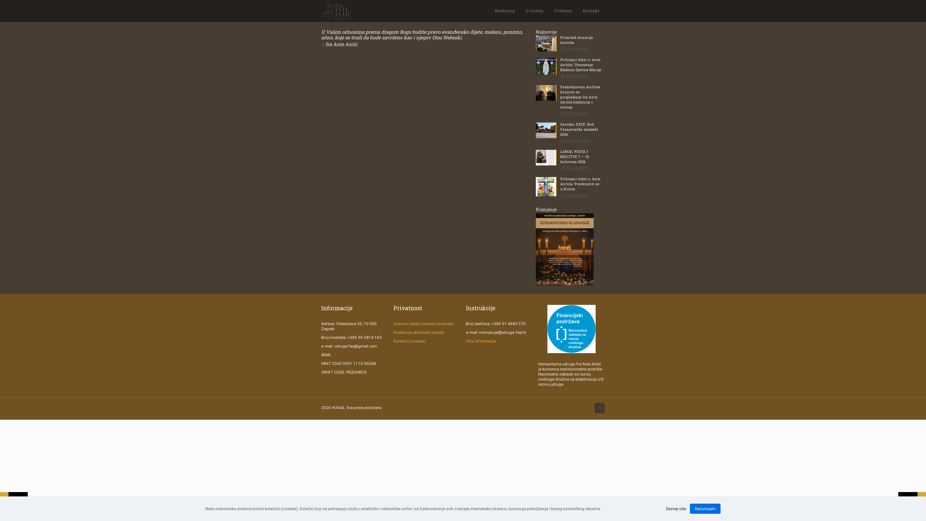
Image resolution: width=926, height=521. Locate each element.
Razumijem (705, 508)
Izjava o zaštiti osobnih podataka (423, 323)
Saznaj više (676, 508)
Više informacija (481, 341)
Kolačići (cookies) (410, 341)
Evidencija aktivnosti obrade (419, 332)
